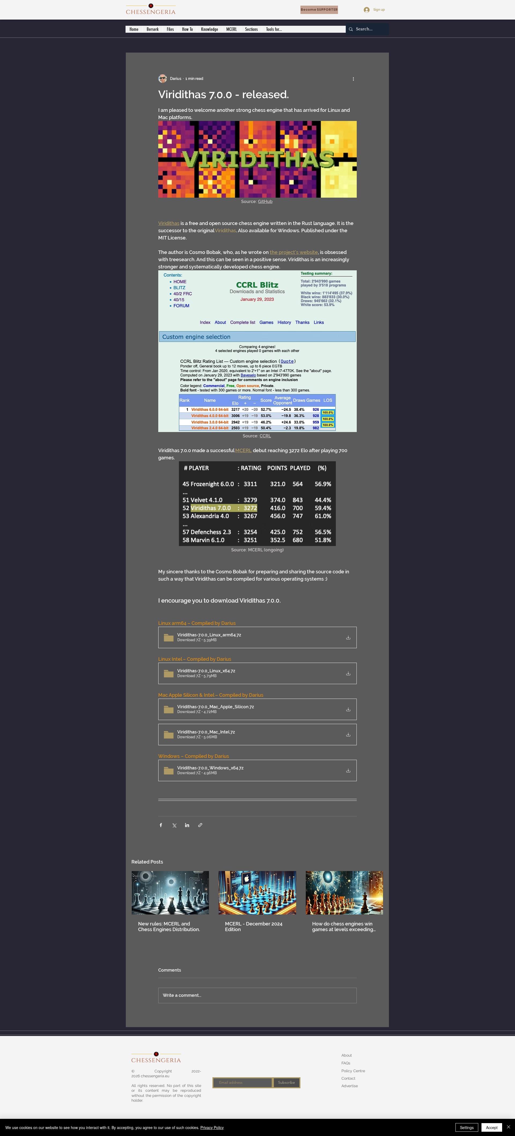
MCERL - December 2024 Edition (253, 926)
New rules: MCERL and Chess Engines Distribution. (169, 926)
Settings (467, 1127)
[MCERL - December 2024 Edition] (257, 892)
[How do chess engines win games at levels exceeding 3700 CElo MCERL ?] (344, 892)
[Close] (508, 1127)
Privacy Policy (212, 1127)
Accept (492, 1127)
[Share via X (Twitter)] (173, 825)
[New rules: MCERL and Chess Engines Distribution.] (170, 892)
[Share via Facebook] (160, 825)
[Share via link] (200, 825)
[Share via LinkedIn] (187, 825)
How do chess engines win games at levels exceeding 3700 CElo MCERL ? (342, 926)
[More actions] (353, 78)
